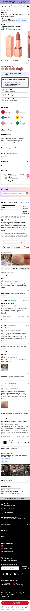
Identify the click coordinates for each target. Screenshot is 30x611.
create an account (15, 83)
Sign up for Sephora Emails (9, 564)
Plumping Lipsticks (6, 490)
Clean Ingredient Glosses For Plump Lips (12, 491)
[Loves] (24, 6)
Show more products (22, 123)
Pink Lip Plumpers (6, 493)
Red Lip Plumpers (16, 493)
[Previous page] (1, 442)
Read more (4, 340)
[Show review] (6, 259)
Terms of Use (12, 592)
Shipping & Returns (10, 85)
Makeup (3, 10)
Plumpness (23, 20)
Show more (4, 156)
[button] (20, 26)
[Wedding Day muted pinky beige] (6, 69)
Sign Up (24, 568)
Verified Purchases (24, 268)
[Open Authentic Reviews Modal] (16, 220)
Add (10, 181)
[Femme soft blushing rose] (14, 69)
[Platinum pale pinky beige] (3, 69)
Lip (7, 10)
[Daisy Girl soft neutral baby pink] (10, 69)
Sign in (7, 83)
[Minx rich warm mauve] (17, 69)
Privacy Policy (4, 592)
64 (25, 442)
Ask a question (14, 19)
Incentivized (16, 468)
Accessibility (19, 592)
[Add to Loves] (27, 60)
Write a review (25, 202)
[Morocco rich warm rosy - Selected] (21, 69)
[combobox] (16, 6)
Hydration (18, 20)
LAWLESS (4, 13)
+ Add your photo (5, 458)
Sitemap (25, 592)
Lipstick (11, 10)
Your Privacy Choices (6, 594)
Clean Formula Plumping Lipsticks (10, 488)
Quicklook (4, 178)
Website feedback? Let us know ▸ (15, 498)
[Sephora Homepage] (5, 6)
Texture (3, 22)
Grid (23, 63)
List (27, 63)
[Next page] (28, 442)
